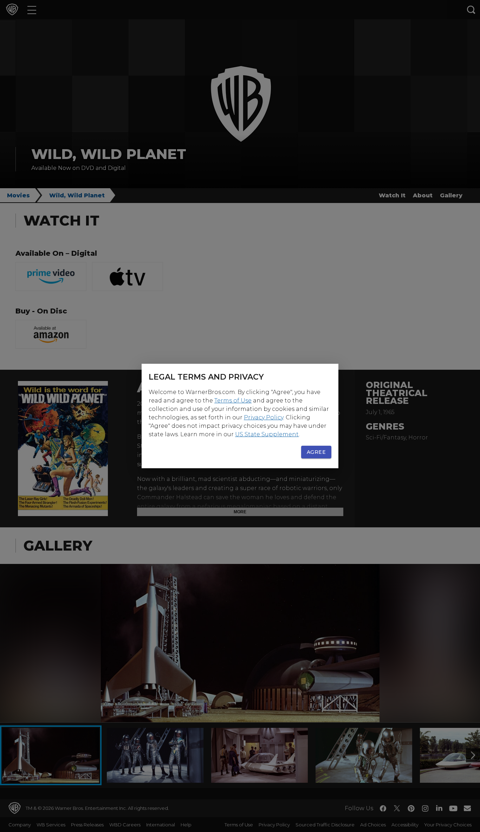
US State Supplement (267, 434)
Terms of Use (233, 400)
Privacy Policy (263, 417)
